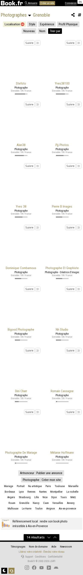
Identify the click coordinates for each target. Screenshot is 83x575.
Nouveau (29, 31)
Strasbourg (25, 497)
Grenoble (24, 503)
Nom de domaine (38, 546)
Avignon (50, 508)
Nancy (36, 503)
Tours (63, 497)
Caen (46, 503)
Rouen (12, 503)
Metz (73, 497)
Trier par (55, 31)
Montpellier (56, 491)
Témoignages (18, 546)
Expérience (47, 24)
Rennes (31, 491)
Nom (42, 31)
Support (28, 556)
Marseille (73, 486)
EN (80, 1)
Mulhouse (13, 508)
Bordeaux (10, 491)
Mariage (8, 486)
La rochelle (72, 491)
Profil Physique (68, 24)
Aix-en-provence (67, 508)
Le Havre (26, 508)
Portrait (20, 486)
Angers (11, 497)
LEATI (52, 561)
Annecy (70, 503)
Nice (45, 497)
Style (32, 24)
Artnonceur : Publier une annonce (41, 473)
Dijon (54, 497)
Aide (53, 546)
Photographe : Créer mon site (42, 480)
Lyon (21, 491)
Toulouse (60, 486)
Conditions (40, 556)
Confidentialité (55, 556)
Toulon (39, 508)
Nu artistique (35, 486)
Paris (48, 486)
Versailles (57, 503)
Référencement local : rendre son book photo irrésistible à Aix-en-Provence (40, 524)
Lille (36, 497)
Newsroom (66, 546)
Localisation (12, 24)
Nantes (43, 491)
